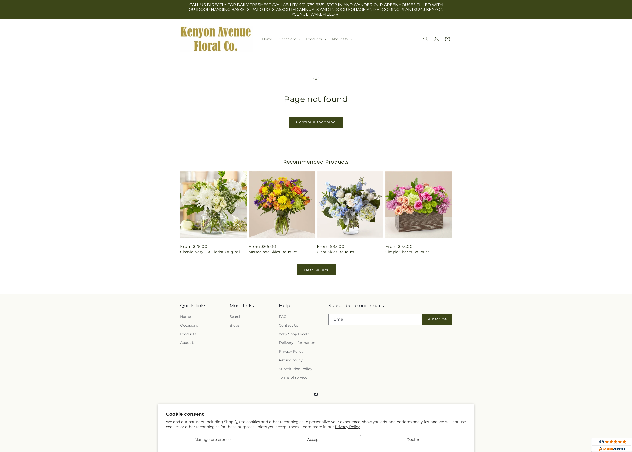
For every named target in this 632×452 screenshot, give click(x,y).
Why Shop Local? (294, 334)
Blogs (235, 325)
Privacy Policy (347, 426)
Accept (313, 439)
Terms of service (293, 377)
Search (235, 316)
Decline (413, 439)
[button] (289, 39)
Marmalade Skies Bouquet (273, 252)
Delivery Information (297, 342)
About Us (188, 342)
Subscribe (437, 319)
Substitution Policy (295, 369)
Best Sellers (316, 270)
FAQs (283, 316)
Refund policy (291, 360)
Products (188, 334)
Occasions (189, 325)
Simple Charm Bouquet (407, 252)
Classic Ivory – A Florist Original (210, 252)
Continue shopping (316, 122)
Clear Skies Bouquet (336, 252)
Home (185, 316)
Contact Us (288, 325)
